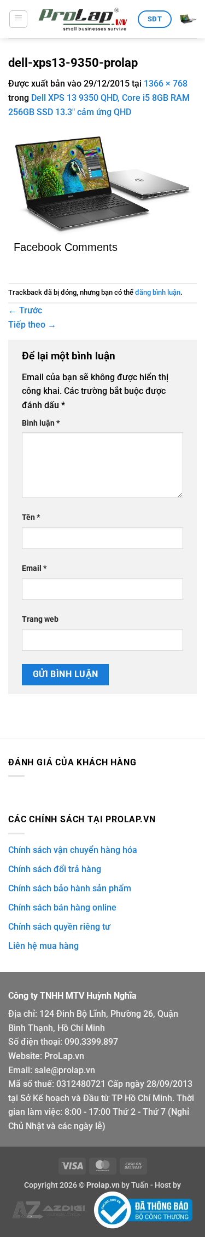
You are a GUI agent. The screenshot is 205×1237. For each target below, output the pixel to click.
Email (34, 568)
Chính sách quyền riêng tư (59, 926)
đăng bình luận (157, 292)
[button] (18, 19)
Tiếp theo (32, 324)
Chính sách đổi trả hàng (54, 869)
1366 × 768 (166, 83)
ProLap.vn (64, 1056)
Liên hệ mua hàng (43, 946)
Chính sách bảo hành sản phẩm (69, 888)
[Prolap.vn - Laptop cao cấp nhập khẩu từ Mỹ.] (83, 19)
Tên (31, 517)
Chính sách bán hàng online (62, 907)
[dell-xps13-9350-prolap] (102, 184)
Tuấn (140, 1185)
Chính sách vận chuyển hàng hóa (72, 850)
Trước (25, 310)
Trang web (40, 619)
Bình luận (41, 423)
